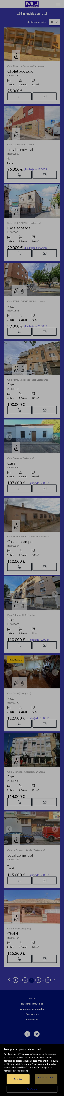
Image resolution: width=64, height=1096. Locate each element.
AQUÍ (7, 1064)
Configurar (32, 1089)
